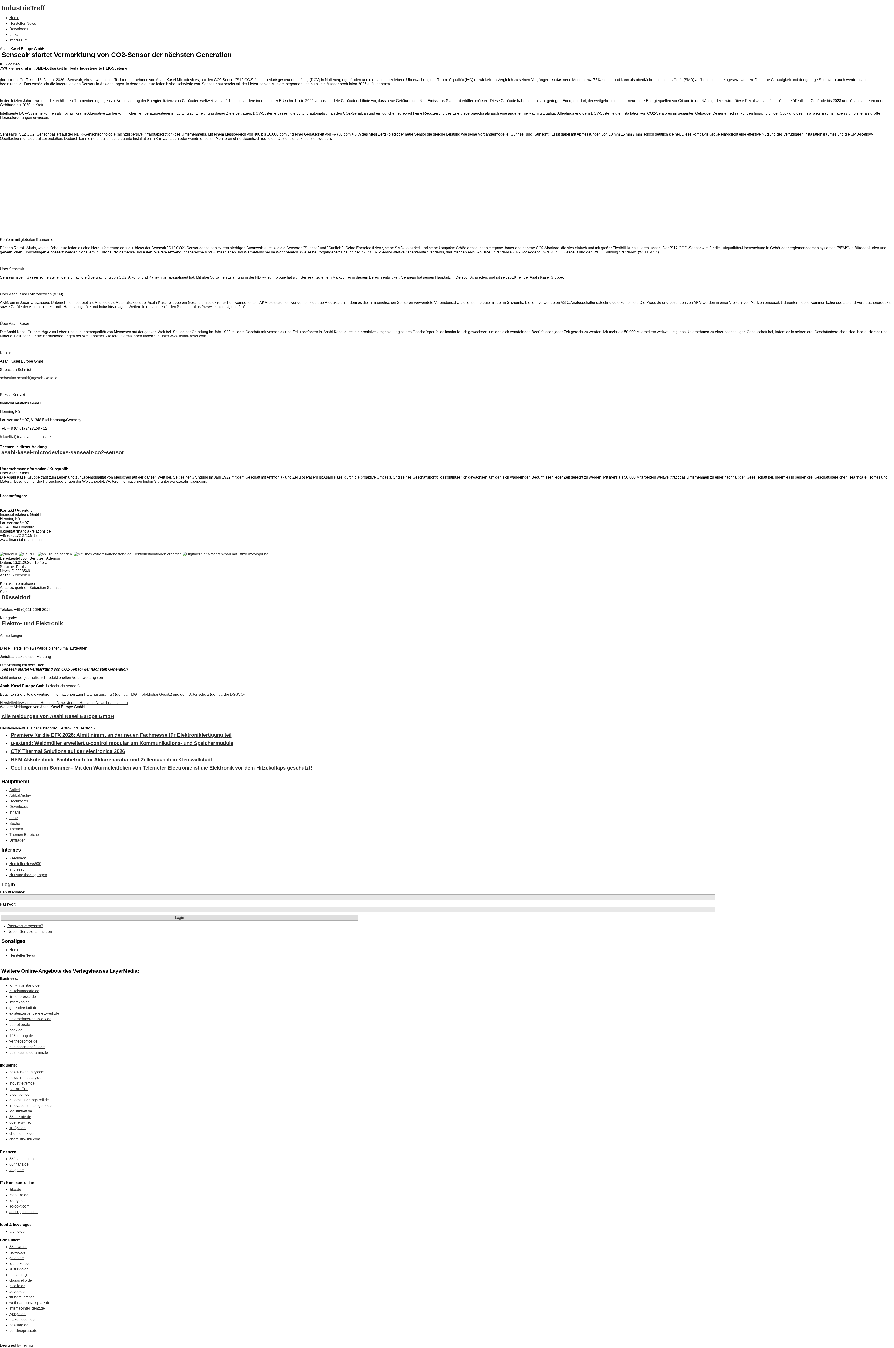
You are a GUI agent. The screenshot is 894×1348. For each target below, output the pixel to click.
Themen (16, 829)
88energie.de (20, 1117)
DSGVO (237, 694)
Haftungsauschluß (99, 694)
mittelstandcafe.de (24, 991)
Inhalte (14, 812)
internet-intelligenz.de (27, 1308)
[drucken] (8, 554)
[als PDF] (27, 554)
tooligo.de (17, 1201)
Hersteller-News (22, 23)
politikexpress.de (23, 1331)
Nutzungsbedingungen (28, 875)
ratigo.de (16, 1170)
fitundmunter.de (22, 1297)
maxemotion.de (22, 1319)
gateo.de (16, 1258)
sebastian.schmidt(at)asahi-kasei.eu (29, 378)
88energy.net (20, 1122)
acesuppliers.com (23, 1212)
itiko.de (15, 1189)
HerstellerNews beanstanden (104, 703)
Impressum (18, 40)
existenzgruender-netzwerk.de (34, 1013)
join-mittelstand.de (24, 985)
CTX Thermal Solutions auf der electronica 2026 (68, 751)
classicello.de (20, 1280)
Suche (14, 823)
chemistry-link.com (24, 1139)
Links (13, 35)
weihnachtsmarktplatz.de (29, 1303)
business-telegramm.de (28, 1052)
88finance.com (21, 1159)
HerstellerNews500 (25, 864)
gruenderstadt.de (23, 1008)
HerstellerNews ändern (60, 703)
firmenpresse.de (22, 997)
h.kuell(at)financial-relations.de (25, 437)
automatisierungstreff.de (29, 1100)
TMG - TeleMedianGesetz (150, 694)
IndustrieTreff (23, 8)
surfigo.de (17, 1128)
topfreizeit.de (19, 1264)
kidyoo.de (17, 1252)
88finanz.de (19, 1164)
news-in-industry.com (26, 1072)
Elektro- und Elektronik (32, 623)
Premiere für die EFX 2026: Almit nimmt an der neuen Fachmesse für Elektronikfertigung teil (121, 735)
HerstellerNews (22, 955)
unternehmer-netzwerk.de (30, 1019)
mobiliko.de (18, 1195)
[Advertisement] (70, 186)
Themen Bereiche (24, 835)
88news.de (18, 1247)
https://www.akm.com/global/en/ (219, 307)
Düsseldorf (15, 597)
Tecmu (27, 1345)
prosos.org (18, 1275)
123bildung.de (21, 1036)
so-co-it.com (19, 1206)
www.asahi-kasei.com (188, 336)
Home (14, 18)
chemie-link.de (21, 1134)
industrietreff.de (22, 1083)
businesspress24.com (27, 1047)
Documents (18, 801)
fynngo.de (17, 1314)
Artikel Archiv (20, 795)
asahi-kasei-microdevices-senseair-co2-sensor (62, 452)
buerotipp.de (19, 1024)
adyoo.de (17, 1291)
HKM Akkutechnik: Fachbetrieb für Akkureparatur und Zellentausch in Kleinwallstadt (111, 760)
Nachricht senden (63, 686)
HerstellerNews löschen (20, 703)
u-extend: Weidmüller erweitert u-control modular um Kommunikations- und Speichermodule (122, 743)
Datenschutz (198, 694)
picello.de (17, 1286)
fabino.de (17, 1231)
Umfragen (17, 840)
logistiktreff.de (20, 1111)
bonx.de (16, 1030)
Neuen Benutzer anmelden (29, 932)
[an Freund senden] (55, 554)
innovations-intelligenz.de (30, 1106)
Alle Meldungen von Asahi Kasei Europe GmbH (57, 716)
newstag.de (18, 1325)
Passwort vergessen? (25, 926)
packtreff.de (18, 1089)
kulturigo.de (19, 1269)
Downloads (18, 29)
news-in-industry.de (25, 1078)
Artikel (14, 790)
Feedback (17, 858)
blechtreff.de (19, 1094)
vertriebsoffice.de (23, 1041)
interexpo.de (19, 1002)
